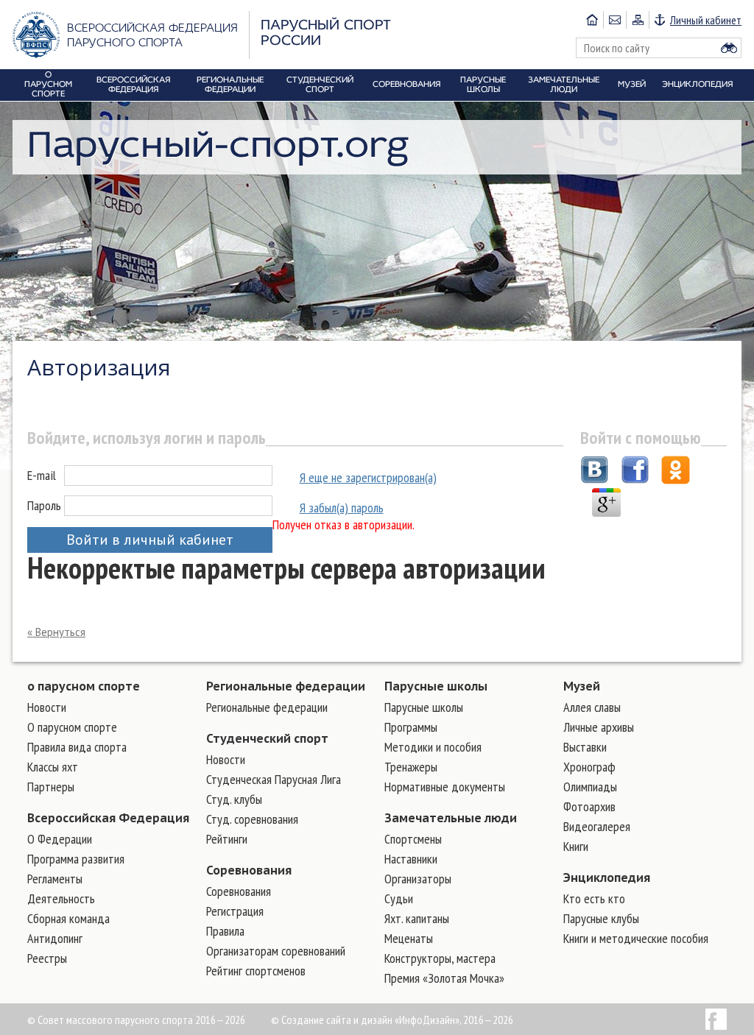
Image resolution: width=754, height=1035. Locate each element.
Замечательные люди (450, 817)
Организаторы (417, 878)
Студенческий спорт (267, 738)
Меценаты (408, 938)
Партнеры (50, 786)
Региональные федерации (285, 686)
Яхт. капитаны (416, 918)
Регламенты (54, 878)
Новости (46, 707)
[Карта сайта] (637, 20)
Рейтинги (226, 838)
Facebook (716, 1019)
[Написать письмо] (614, 20)
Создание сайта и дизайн (336, 1019)
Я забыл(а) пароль (342, 507)
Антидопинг (54, 938)
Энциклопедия (606, 877)
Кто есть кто (594, 898)
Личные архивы (598, 726)
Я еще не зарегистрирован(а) (368, 477)
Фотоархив (589, 806)
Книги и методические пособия (635, 938)
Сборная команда (68, 918)
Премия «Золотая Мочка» (444, 977)
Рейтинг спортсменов (256, 970)
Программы (410, 726)
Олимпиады (590, 786)
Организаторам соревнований (275, 950)
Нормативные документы (444, 786)
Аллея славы (592, 707)
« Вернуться (56, 632)
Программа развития (75, 858)
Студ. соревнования (252, 818)
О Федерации (59, 838)
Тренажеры (410, 766)
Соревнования (249, 870)
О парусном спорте (72, 726)
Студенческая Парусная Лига (273, 779)
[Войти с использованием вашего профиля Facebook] (635, 472)
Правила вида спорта (77, 746)
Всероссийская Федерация (108, 817)
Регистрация (235, 910)
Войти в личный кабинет (149, 539)
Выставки (585, 746)
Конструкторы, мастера (440, 958)
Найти (729, 48)
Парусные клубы (601, 918)
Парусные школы (435, 686)
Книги (575, 846)
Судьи (398, 898)
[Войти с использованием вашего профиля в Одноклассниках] (675, 472)
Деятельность (61, 898)
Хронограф (589, 766)
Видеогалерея (596, 826)
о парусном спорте (83, 686)
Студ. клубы (234, 799)
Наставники (410, 858)
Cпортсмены (413, 838)
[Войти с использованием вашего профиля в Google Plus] (606, 504)
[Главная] (592, 20)
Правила (225, 930)
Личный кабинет (705, 20)
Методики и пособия (433, 746)
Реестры (47, 958)
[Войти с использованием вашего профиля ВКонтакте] (594, 472)
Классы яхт (52, 766)
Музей (581, 686)
